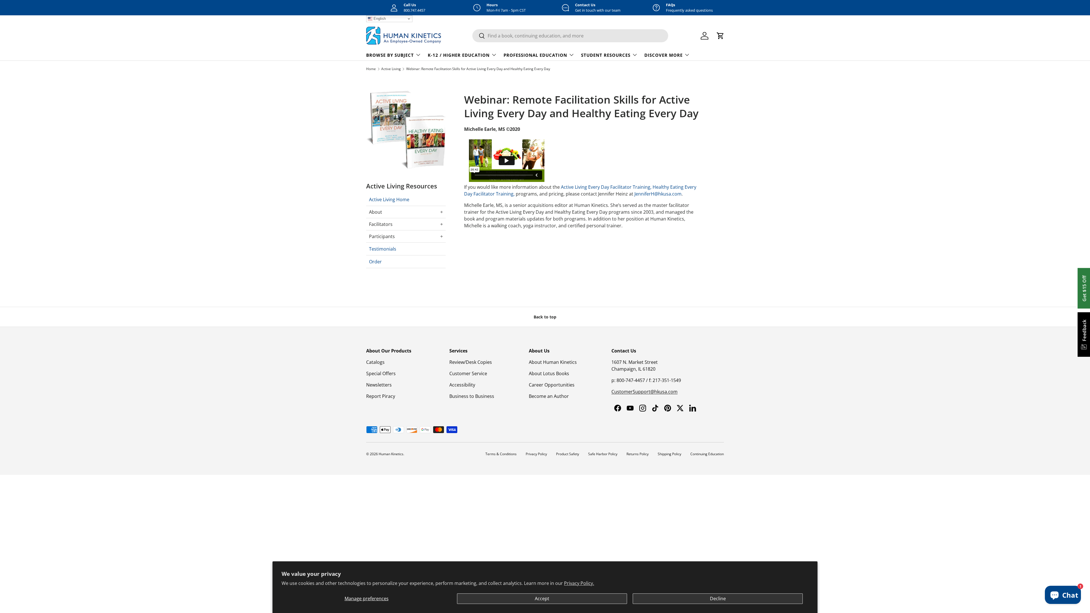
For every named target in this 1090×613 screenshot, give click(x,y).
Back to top (545, 317)
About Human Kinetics (553, 362)
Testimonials (382, 249)
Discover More (663, 55)
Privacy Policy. (579, 583)
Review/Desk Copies (470, 362)
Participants (382, 236)
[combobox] (570, 35)
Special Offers (381, 373)
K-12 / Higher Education (459, 55)
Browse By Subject (390, 55)
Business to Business (471, 396)
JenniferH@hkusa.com (658, 194)
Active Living (391, 68)
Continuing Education (707, 454)
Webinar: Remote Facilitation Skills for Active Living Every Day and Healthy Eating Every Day (478, 68)
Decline (718, 598)
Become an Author (549, 396)
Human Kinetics (391, 454)
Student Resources (605, 55)
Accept (542, 598)
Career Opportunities (552, 385)
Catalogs (375, 362)
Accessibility (462, 385)
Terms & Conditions (501, 454)
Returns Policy (637, 454)
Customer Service (468, 373)
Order (375, 262)
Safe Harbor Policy (602, 454)
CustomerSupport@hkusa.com (644, 392)
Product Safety (567, 454)
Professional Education (535, 55)
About (375, 212)
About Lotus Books (549, 373)
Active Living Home (389, 199)
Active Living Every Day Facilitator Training (605, 187)
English (379, 18)
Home (371, 68)
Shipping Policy (669, 454)
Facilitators (381, 224)
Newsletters (379, 385)
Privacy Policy (536, 454)
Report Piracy (380, 396)
